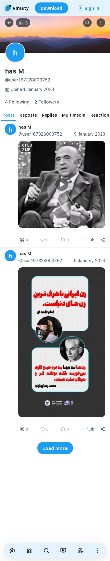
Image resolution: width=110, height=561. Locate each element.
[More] (97, 550)
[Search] (87, 22)
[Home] (12, 550)
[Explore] (29, 550)
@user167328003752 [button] (40, 134)
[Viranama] (63, 550)
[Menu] (101, 22)
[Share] (102, 239)
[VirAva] (80, 550)
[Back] (9, 22)
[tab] (8, 115)
